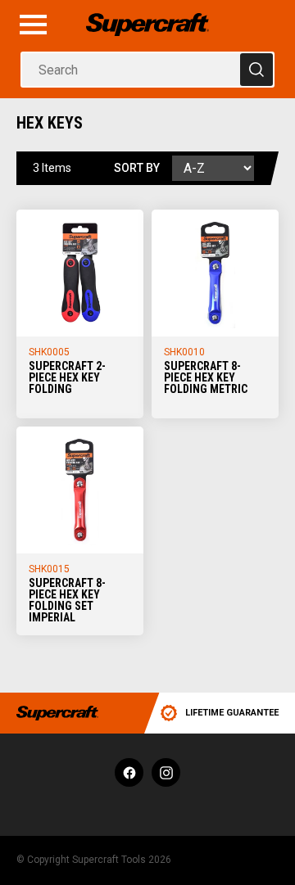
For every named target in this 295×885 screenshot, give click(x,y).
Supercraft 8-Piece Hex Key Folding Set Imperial (67, 600)
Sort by (137, 167)
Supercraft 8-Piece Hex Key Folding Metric (205, 377)
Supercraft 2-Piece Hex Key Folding (67, 377)
